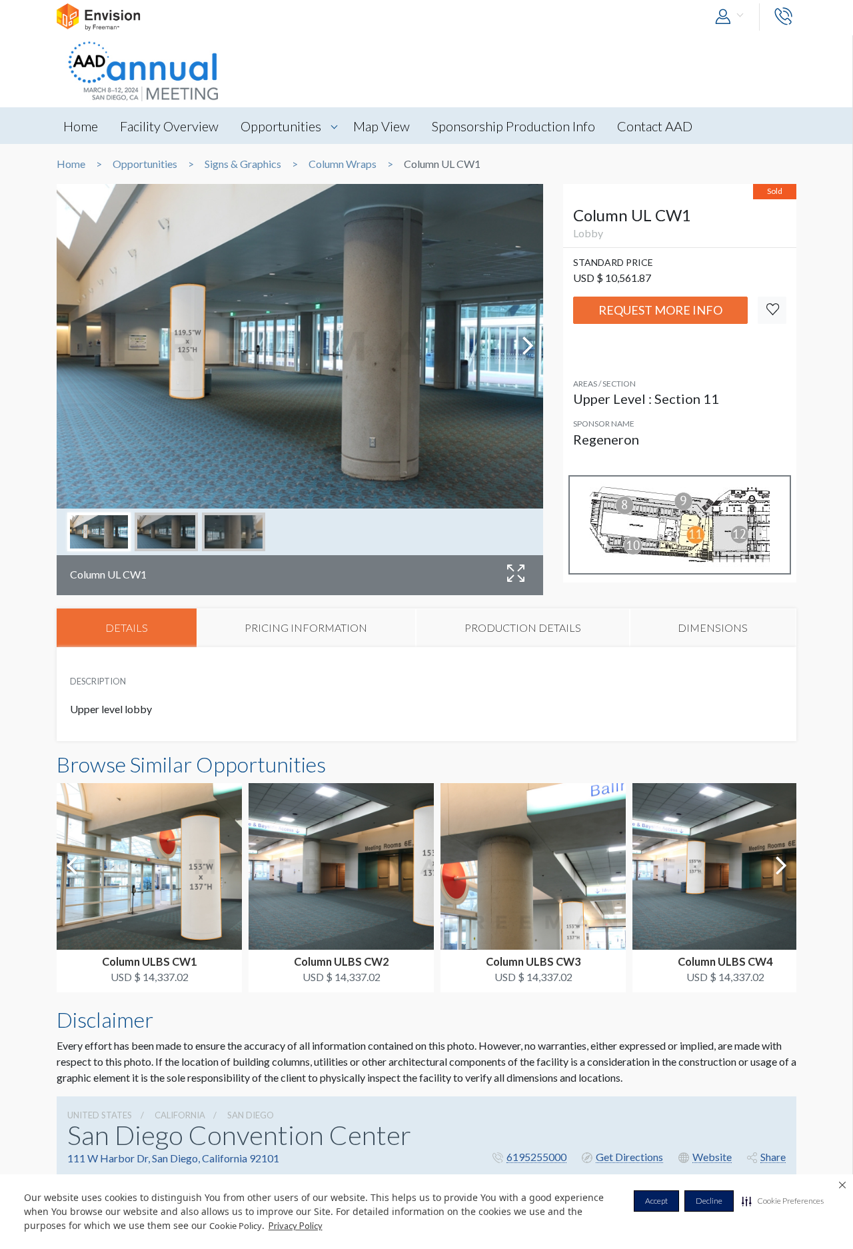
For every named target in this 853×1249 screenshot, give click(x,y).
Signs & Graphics (243, 164)
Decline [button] (709, 1201)
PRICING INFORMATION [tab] (306, 627)
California (180, 1115)
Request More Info (660, 310)
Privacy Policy (296, 1225)
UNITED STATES (99, 1115)
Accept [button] (656, 1201)
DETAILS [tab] (126, 627)
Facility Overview (169, 126)
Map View (381, 126)
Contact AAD (654, 126)
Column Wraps (343, 164)
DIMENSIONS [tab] (713, 627)
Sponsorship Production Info (513, 126)
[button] (782, 1201)
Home (80, 126)
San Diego (250, 1115)
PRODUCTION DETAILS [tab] (522, 627)
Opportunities (281, 126)
